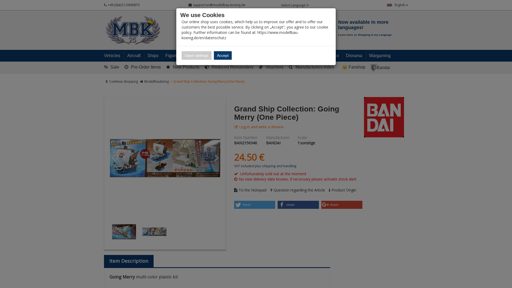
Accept (223, 55)
